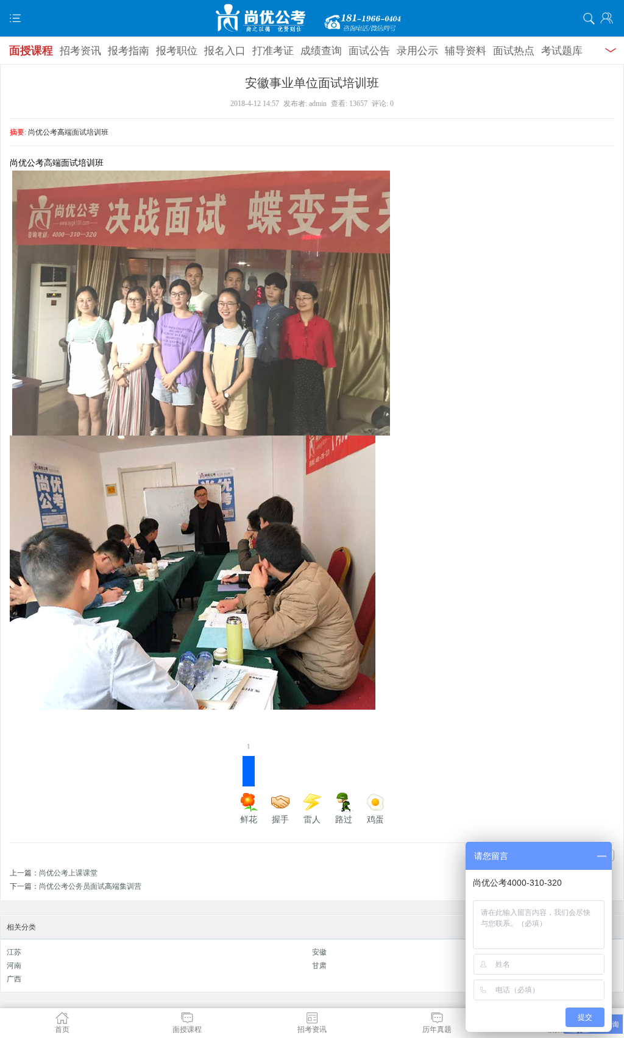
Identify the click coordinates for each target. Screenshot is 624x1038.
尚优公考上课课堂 (68, 873)
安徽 (319, 952)
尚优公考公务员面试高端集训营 (90, 886)
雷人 (312, 819)
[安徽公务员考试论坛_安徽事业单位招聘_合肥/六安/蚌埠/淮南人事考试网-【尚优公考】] (312, 18)
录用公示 (417, 51)
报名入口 (225, 51)
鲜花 (248, 790)
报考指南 (128, 51)
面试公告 (369, 51)
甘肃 (319, 965)
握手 (280, 819)
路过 (343, 819)
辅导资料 (465, 51)
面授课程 (31, 50)
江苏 (14, 952)
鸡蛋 (375, 819)
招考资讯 (80, 51)
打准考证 (273, 51)
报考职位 (176, 51)
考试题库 (562, 51)
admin (318, 103)
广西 (14, 979)
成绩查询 (321, 51)
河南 (14, 965)
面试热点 (513, 51)
